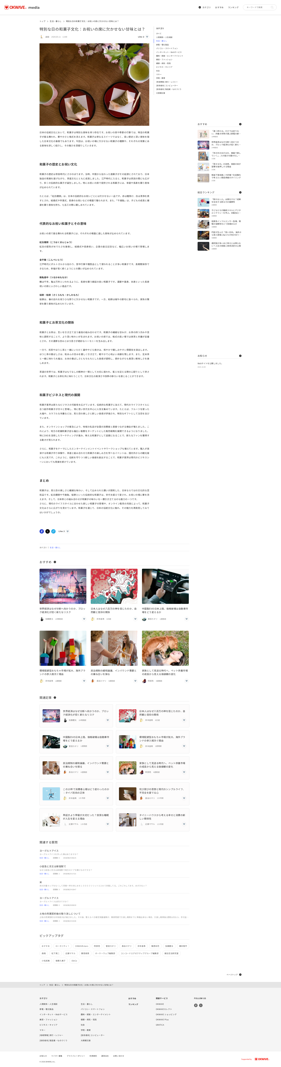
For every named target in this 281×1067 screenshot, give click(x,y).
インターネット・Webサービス (169, 52)
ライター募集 (56, 1056)
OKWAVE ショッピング (166, 1014)
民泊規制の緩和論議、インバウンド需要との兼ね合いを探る (114, 672)
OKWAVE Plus (162, 1019)
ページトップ (232, 974)
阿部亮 (97, 946)
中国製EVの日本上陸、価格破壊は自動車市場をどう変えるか (165, 610)
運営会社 (105, 1056)
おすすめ (219, 7)
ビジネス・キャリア (164, 67)
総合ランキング (206, 192)
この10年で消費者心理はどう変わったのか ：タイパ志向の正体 (86, 790)
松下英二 (56, 953)
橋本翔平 (183, 946)
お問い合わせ (118, 1056)
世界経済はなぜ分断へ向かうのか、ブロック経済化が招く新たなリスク (62, 610)
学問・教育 (160, 78)
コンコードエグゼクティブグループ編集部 (140, 953)
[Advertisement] (219, 70)
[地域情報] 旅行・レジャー (167, 82)
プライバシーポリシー (76, 1056)
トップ (42, 21)
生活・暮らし (55, 21)
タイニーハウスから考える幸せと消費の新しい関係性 (162, 816)
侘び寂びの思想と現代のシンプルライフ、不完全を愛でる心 (162, 790)
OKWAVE (160, 1004)
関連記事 (46, 697)
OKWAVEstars (81, 946)
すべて (158, 33)
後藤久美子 (61, 960)
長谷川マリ (127, 946)
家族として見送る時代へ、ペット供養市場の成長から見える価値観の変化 (165, 672)
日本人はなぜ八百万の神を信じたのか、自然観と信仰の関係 (114, 610)
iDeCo (74, 960)
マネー (159, 74)
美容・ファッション (164, 59)
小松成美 (46, 960)
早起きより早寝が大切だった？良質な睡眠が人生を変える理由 (86, 816)
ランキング (233, 7)
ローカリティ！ (63, 946)
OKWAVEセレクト (164, 1009)
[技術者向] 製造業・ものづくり (168, 89)
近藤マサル (70, 953)
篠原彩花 (155, 946)
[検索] (272, 7)
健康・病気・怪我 (163, 63)
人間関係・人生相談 (164, 37)
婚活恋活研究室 (172, 953)
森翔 (44, 953)
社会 (158, 70)
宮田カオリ (111, 946)
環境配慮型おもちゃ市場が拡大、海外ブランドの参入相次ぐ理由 (62, 672)
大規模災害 (160, 93)
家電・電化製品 (162, 44)
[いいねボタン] (147, 37)
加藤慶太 (169, 946)
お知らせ (202, 355)
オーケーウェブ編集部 (105, 953)
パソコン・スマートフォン (167, 48)
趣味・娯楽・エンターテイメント (169, 55)
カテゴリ (206, 7)
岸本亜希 (142, 946)
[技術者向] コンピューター (167, 85)
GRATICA (160, 1024)
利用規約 (93, 1056)
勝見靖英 (85, 953)
